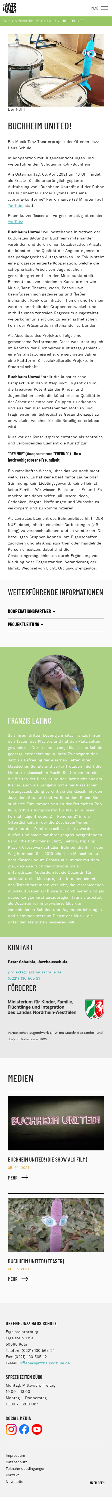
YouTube (15, 205)
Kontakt (12, 1475)
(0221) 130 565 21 (24, 978)
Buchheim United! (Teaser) (36, 1261)
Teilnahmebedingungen (25, 1469)
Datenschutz (16, 1462)
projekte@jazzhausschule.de (34, 972)
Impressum (15, 1456)
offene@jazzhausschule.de (45, 1363)
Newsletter (15, 1482)
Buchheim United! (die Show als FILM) (47, 1160)
